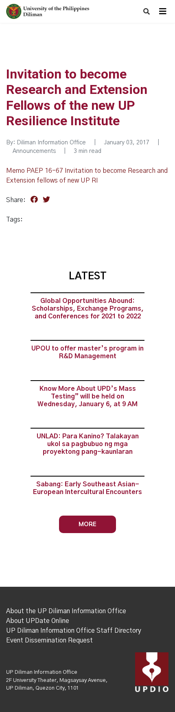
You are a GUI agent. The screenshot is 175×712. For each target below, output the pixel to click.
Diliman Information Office (51, 143)
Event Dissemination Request (49, 640)
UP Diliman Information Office (41, 672)
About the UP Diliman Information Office (66, 611)
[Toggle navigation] (163, 11)
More (87, 524)
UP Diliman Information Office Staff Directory (73, 630)
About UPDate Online (37, 621)
